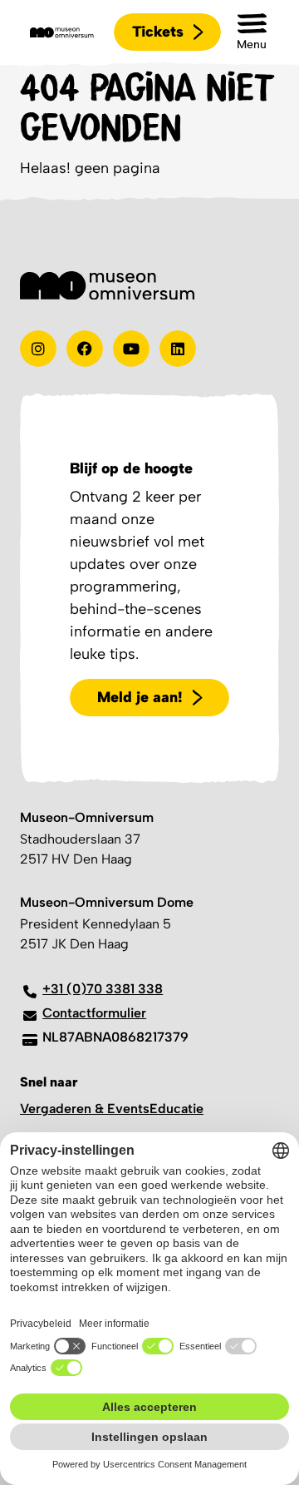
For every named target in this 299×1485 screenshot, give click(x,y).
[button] (251, 32)
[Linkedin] (177, 348)
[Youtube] (131, 348)
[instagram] (38, 348)
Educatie (176, 1108)
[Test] (84, 348)
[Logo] (62, 32)
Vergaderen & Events (85, 1108)
